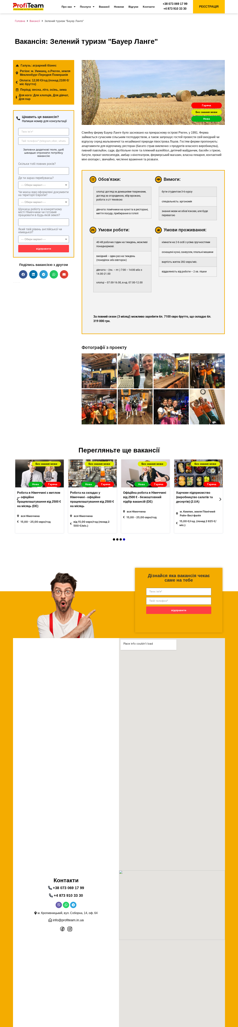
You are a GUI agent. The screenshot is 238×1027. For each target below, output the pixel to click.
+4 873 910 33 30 (174, 8)
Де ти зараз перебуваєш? (36, 178)
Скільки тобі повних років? (37, 164)
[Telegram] (73, 905)
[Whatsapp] (66, 905)
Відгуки (133, 6)
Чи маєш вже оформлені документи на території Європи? (43, 194)
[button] (23, 274)
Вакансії (104, 6)
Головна (20, 20)
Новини (119, 6)
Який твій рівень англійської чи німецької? (40, 231)
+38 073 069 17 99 (175, 3)
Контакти (149, 6)
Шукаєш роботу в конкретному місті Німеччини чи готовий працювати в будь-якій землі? (40, 212)
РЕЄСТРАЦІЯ (209, 6)
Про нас (67, 6)
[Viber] (59, 905)
